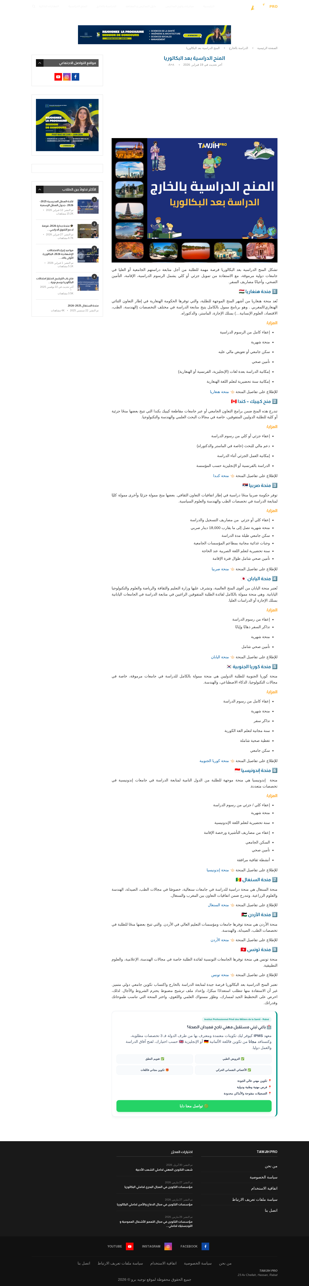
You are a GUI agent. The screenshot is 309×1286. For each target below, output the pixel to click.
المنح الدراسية (77, 6)
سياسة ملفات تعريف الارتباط (254, 1199)
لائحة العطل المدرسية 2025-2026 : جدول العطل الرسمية (56, 203)
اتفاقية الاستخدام (264, 1188)
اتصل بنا (271, 1210)
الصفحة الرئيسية (267, 48)
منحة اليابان (220, 657)
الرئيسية (208, 6)
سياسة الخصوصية (263, 1177)
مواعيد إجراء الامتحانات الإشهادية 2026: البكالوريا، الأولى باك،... (57, 254)
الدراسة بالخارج (106, 6)
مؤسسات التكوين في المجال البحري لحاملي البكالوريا (158, 1187)
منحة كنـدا (221, 476)
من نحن (271, 1166)
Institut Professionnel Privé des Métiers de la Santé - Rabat (236, 1019)
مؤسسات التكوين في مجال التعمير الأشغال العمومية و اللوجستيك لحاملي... (156, 1223)
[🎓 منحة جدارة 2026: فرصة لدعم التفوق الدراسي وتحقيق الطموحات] (88, 231)
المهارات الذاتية (49, 6)
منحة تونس (220, 975)
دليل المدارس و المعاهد (140, 6)
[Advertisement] (194, 101)
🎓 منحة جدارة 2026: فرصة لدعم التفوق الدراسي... (57, 227)
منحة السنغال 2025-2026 (83, 305)
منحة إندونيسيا (218, 870)
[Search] (34, 6)
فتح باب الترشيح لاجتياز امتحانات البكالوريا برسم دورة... (54, 280)
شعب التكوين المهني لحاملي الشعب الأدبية (164, 1169)
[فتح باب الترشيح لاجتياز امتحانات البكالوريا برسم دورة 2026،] (88, 284)
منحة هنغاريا (219, 392)
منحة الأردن (220, 940)
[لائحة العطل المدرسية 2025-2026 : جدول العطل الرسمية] (88, 207)
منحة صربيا (220, 569)
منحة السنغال (218, 905)
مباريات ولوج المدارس (179, 6)
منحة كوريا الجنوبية (214, 761)
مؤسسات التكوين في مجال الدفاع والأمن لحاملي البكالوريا (155, 1204)
